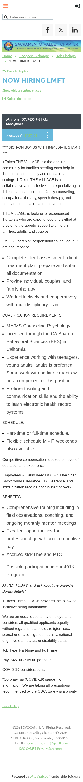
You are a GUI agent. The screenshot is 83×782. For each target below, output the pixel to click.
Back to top (10, 706)
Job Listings (66, 55)
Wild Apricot (39, 776)
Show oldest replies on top (21, 90)
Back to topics (17, 71)
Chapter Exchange (34, 55)
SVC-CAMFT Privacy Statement (41, 748)
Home (7, 55)
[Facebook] (47, 30)
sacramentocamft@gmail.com (46, 743)
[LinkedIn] (75, 30)
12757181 (30, 135)
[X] (61, 30)
